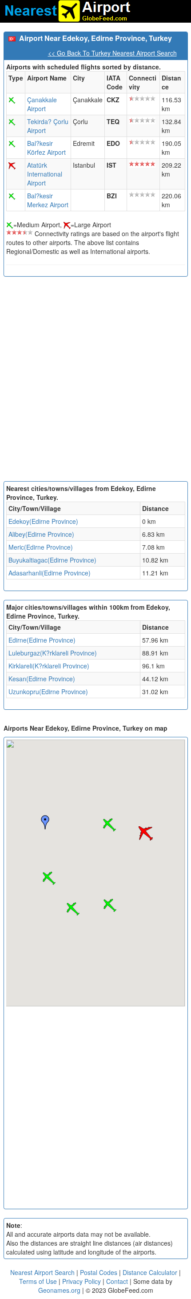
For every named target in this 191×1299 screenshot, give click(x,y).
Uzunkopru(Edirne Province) (48, 691)
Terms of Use (39, 1281)
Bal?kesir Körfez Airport (46, 148)
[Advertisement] (95, 381)
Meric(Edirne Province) (40, 547)
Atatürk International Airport (44, 174)
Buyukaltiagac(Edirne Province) (52, 559)
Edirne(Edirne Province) (42, 639)
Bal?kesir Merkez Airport (47, 200)
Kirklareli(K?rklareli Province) (48, 665)
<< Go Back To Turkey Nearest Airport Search (112, 52)
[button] (49, 878)
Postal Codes (98, 1272)
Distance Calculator (150, 1272)
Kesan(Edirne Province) (41, 678)
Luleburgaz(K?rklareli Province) (52, 652)
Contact (117, 1281)
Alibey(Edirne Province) (41, 534)
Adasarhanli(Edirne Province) (49, 572)
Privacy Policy (82, 1281)
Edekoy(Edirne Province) (43, 521)
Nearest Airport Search (42, 1272)
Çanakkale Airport (42, 104)
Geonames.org (59, 1290)
